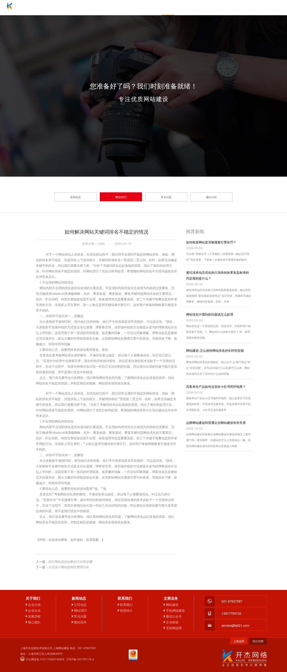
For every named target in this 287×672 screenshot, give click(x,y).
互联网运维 (174, 628)
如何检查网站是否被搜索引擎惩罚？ (211, 242)
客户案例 (193, 7)
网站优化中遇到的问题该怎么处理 (209, 314)
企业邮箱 (143, 7)
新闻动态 (75, 197)
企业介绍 (34, 604)
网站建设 (172, 604)
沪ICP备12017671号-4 (80, 659)
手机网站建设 (175, 610)
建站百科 (211, 197)
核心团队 (34, 622)
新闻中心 (168, 7)
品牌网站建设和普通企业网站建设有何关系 (216, 422)
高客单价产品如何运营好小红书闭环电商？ (216, 386)
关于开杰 (94, 7)
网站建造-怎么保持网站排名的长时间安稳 (215, 350)
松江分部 (258, 641)
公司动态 (80, 604)
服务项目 (119, 7)
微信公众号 (174, 616)
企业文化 (34, 610)
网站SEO (120, 197)
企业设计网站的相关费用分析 (68, 567)
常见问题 (166, 197)
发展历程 (34, 616)
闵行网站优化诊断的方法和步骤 (70, 561)
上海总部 (238, 641)
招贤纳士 (126, 610)
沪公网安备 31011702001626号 (45, 659)
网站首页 (69, 7)
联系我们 (217, 7)
